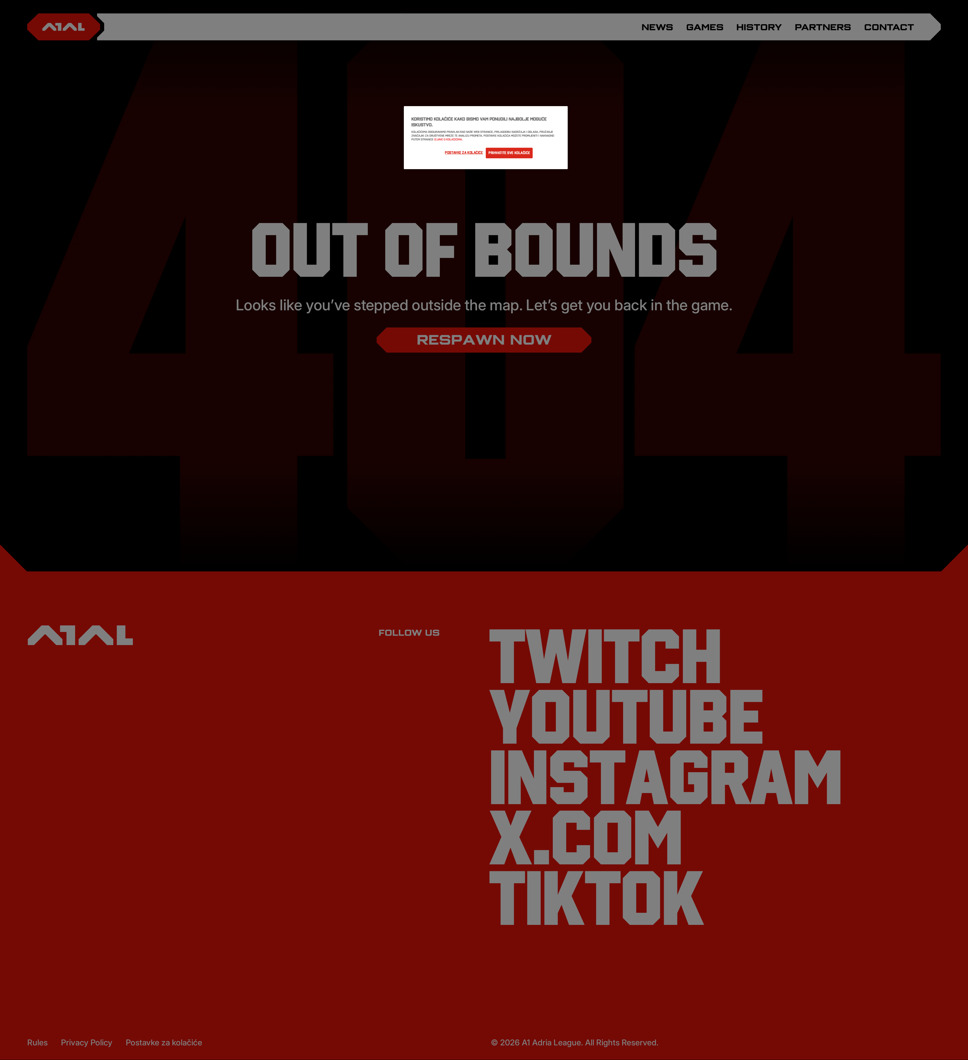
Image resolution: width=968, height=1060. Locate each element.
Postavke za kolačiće (464, 152)
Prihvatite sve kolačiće (509, 153)
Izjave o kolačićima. (448, 139)
